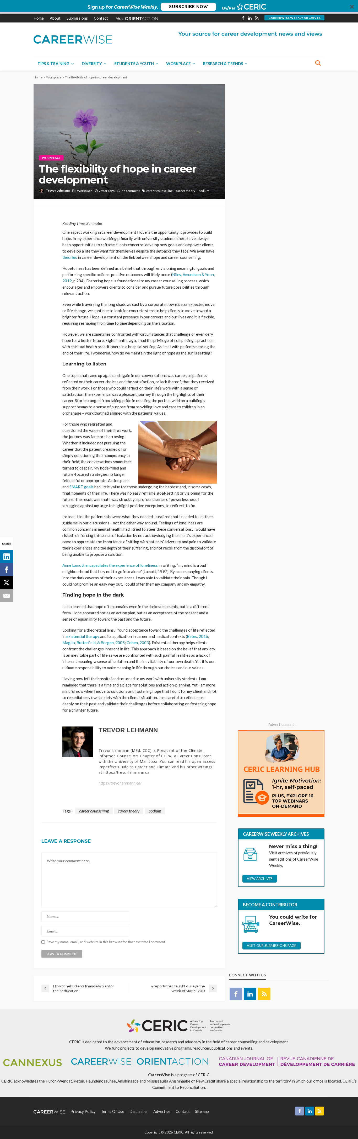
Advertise (161, 1111)
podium (204, 191)
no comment (131, 191)
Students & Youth (134, 63)
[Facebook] (6, 569)
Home (39, 18)
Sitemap (202, 1111)
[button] (179, 7)
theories (69, 257)
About (55, 18)
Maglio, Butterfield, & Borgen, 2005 (93, 642)
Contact (101, 18)
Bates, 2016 (197, 636)
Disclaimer (138, 1111)
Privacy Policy (83, 1111)
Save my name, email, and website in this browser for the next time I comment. (106, 942)
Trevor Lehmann (58, 190)
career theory (185, 191)
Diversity (92, 63)
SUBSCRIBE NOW (188, 6)
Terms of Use (112, 1111)
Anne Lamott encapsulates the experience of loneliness (110, 565)
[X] (6, 582)
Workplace (178, 63)
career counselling (159, 191)
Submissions (77, 18)
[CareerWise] (73, 39)
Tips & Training (53, 63)
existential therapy (82, 636)
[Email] (6, 595)
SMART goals (81, 486)
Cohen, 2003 (138, 642)
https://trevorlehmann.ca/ (120, 783)
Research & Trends (223, 63)
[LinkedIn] (6, 556)
